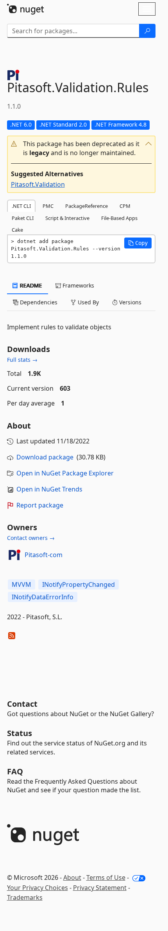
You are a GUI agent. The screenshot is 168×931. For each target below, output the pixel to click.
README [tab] (30, 285)
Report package (39, 505)
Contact (22, 704)
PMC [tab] (48, 205)
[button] (81, 148)
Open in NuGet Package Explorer (65, 473)
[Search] (147, 31)
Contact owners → (31, 537)
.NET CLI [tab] (21, 205)
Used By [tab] (87, 302)
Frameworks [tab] (77, 285)
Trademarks (25, 897)
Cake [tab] (17, 229)
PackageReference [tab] (86, 205)
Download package (44, 457)
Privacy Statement (100, 887)
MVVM (21, 584)
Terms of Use (105, 877)
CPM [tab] (125, 205)
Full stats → (22, 359)
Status (19, 733)
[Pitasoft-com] (14, 555)
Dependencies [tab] (37, 302)
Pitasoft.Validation (38, 184)
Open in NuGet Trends (49, 489)
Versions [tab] (129, 302)
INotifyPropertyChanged (78, 584)
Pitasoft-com (44, 554)
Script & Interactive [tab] (67, 218)
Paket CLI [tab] (23, 218)
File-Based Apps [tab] (119, 218)
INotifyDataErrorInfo (42, 597)
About (72, 877)
